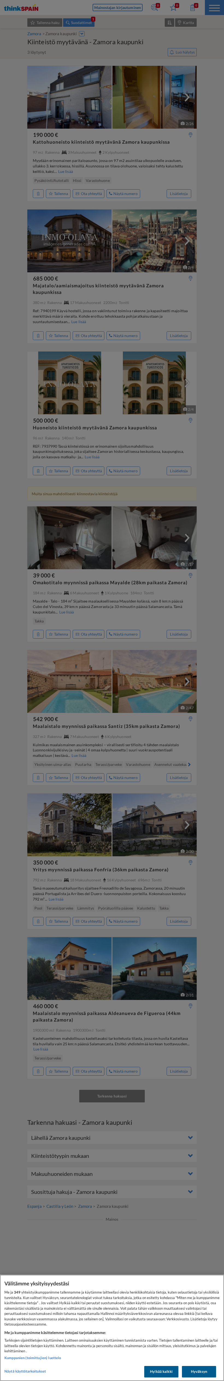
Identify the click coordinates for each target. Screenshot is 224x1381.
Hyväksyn (199, 1371)
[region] (112, 1328)
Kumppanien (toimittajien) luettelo (32, 1358)
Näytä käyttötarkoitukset (25, 1371)
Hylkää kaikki (161, 1371)
